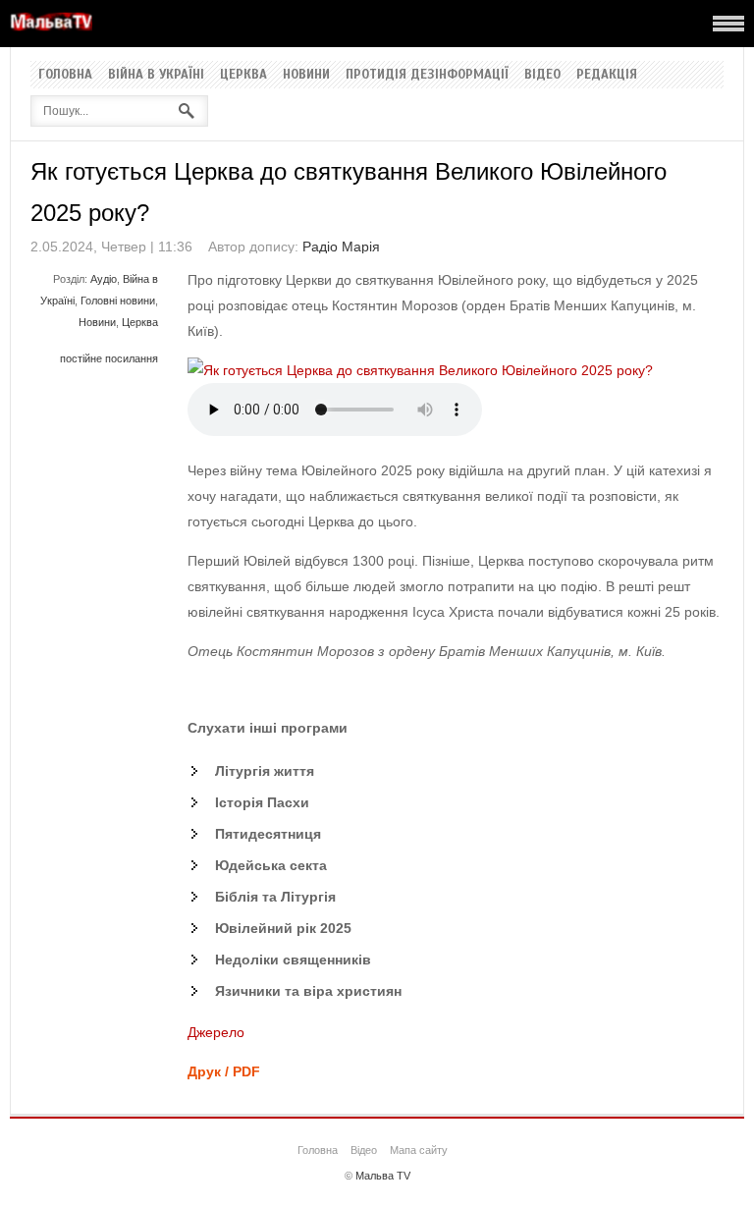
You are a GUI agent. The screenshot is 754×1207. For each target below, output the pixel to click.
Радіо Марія (341, 246)
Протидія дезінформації (427, 74)
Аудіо (103, 279)
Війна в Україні (156, 74)
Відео (542, 74)
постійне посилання (109, 358)
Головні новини (118, 300)
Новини (306, 74)
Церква (243, 74)
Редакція (606, 74)
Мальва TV (382, 1175)
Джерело (216, 1032)
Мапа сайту (419, 1150)
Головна (65, 74)
